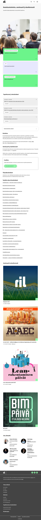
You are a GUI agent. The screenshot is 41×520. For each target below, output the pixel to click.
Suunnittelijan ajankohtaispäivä (8, 238)
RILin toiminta (5, 487)
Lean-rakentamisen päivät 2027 (9, 382)
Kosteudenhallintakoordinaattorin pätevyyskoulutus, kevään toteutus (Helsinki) (16, 208)
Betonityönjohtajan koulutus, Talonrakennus (10, 194)
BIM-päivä (5, 428)
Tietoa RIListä (6, 484)
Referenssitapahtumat (8, 79)
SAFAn (33, 141)
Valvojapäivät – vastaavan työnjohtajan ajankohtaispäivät (12, 257)
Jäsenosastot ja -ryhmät (6, 500)
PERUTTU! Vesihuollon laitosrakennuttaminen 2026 (14, 101)
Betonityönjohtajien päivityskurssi (11, 119)
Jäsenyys (5, 495)
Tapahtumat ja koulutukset (9, 505)
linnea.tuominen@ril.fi (13, 464)
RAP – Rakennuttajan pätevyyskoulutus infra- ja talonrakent (13, 230)
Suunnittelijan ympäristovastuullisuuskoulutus (10, 243)
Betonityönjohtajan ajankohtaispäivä (9, 188)
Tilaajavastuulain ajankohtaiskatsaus (9, 246)
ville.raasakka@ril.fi (13, 454)
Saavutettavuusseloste (26, 516)
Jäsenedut (4, 497)
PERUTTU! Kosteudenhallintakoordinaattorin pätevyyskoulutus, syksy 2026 (18, 110)
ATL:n (6, 143)
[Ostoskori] (31, 1)
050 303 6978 (29, 446)
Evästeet (19, 516)
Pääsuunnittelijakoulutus (7, 216)
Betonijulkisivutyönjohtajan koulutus (9, 185)
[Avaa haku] (34, 1)
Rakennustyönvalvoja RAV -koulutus (9, 221)
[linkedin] (37, 472)
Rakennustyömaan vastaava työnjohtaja (9, 219)
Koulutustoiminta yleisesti (7, 507)
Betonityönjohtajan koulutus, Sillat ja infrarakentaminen (12, 191)
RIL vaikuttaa (5, 490)
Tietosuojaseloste (13, 516)
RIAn (3, 143)
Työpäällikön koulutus (6, 252)
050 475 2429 (12, 445)
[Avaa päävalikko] (37, 1)
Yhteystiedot (5, 492)
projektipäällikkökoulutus (12, 202)
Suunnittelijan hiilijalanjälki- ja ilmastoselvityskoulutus (12, 241)
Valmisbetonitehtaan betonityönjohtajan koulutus (11, 255)
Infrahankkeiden (5, 202)
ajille (24, 230)
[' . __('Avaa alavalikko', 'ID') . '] (36, 128)
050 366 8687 (12, 456)
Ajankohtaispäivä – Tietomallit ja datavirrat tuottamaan (12, 182)
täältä (22, 479)
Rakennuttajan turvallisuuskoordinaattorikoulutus (11, 227)
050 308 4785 (29, 457)
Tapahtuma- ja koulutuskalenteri (10, 53)
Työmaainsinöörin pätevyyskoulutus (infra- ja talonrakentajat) (13, 249)
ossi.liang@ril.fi (30, 445)
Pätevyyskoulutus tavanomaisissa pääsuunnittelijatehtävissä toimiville (15, 213)
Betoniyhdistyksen (11, 143)
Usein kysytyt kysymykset (9, 66)
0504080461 (12, 466)
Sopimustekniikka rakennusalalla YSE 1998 (10, 235)
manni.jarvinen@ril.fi (13, 444)
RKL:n (30, 141)
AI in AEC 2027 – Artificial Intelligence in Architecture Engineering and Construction (19, 342)
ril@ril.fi (32, 477)
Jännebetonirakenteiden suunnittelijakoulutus (10, 205)
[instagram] (32, 472)
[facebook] (34, 472)
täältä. (26, 154)
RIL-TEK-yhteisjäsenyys (6, 502)
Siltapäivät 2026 (6, 301)
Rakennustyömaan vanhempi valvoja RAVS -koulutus (12, 224)
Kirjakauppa (6, 511)
